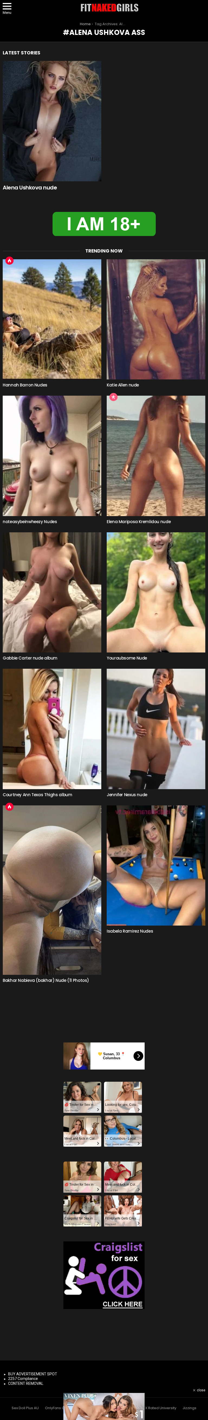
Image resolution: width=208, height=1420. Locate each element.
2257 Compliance (23, 1378)
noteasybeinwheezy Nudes (30, 521)
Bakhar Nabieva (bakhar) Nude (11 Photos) (46, 980)
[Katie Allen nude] (156, 319)
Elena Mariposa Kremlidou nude (139, 521)
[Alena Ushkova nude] (52, 121)
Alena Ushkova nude (30, 187)
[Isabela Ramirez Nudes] (156, 865)
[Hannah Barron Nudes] (52, 319)
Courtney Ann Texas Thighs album (37, 795)
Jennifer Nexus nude (127, 795)
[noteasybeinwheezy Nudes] (52, 456)
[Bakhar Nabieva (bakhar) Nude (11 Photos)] (52, 890)
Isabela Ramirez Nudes (130, 931)
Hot (9, 261)
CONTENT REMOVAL (25, 1383)
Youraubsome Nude (127, 658)
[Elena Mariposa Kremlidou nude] (156, 456)
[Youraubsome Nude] (156, 592)
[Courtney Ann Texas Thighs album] (52, 729)
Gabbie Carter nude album (30, 658)
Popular (113, 397)
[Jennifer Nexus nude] (156, 729)
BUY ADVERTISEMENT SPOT (32, 1374)
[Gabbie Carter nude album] (52, 592)
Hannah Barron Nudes (25, 385)
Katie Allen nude (123, 385)
